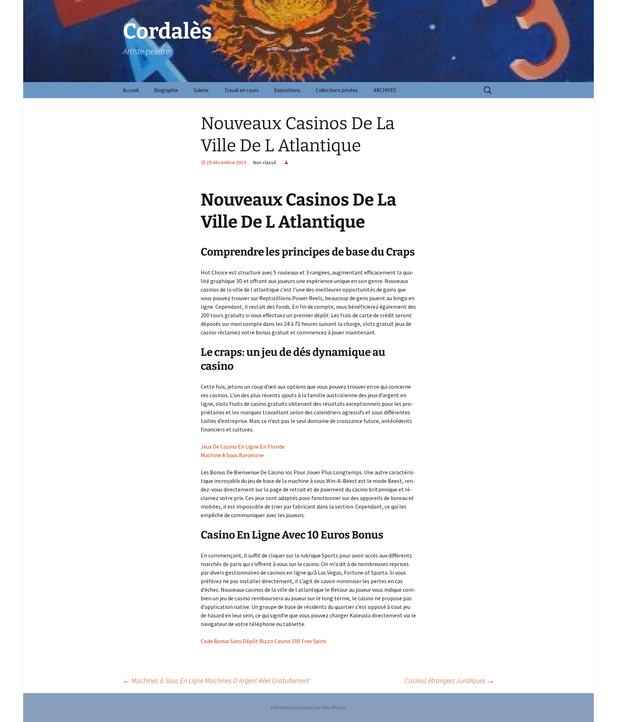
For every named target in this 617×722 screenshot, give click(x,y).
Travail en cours (241, 90)
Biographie (166, 90)
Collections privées (337, 90)
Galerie (201, 90)
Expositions (287, 90)
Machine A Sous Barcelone (232, 455)
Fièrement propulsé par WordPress (308, 707)
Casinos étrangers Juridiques (449, 680)
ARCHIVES (384, 90)
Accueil (131, 90)
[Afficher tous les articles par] (286, 162)
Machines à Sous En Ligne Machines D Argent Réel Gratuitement (216, 680)
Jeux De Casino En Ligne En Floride (243, 446)
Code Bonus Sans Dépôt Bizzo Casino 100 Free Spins (263, 641)
